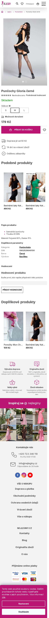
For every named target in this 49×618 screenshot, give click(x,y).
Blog (24, 540)
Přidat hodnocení (12, 290)
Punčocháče (25, 247)
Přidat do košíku (23, 130)
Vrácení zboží (24, 509)
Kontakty (24, 533)
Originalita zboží (24, 547)
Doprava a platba (24, 488)
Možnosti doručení (14, 116)
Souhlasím (23, 612)
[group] (13, 193)
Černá (22, 253)
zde (3, 597)
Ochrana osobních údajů (24, 502)
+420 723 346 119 (28, 454)
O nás (24, 554)
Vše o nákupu (24, 516)
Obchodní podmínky (24, 495)
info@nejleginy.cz (28, 463)
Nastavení (23, 603)
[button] (13, 209)
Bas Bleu (23, 256)
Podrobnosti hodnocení (36, 95)
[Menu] (44, 4)
